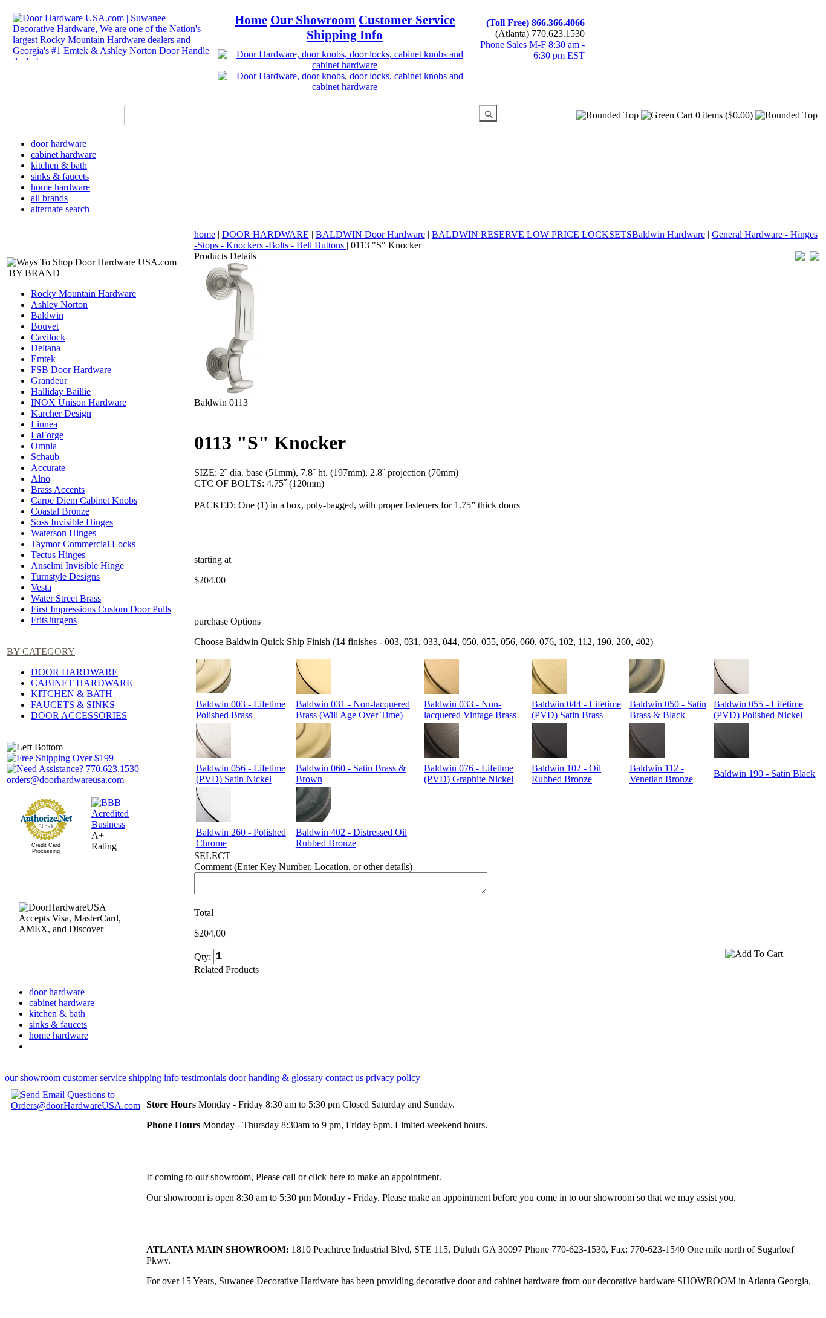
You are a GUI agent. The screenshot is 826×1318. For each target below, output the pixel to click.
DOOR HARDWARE (74, 672)
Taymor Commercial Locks (83, 544)
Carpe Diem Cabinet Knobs (84, 500)
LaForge (47, 435)
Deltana (45, 348)
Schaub (45, 457)
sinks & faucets (60, 176)
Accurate (48, 468)
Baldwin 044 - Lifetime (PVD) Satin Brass (576, 709)
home (204, 234)
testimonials (203, 1078)
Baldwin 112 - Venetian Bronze (661, 773)
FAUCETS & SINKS (73, 705)
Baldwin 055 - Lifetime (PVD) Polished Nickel (758, 709)
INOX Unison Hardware (78, 402)
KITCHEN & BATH (71, 694)
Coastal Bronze (60, 511)
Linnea (44, 424)
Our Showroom (313, 20)
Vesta (41, 587)
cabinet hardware (63, 154)
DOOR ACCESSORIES (79, 715)
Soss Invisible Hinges (72, 522)
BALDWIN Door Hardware (370, 234)
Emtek (43, 359)
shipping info (154, 1078)
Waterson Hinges (63, 533)
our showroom (32, 1078)
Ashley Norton (59, 304)
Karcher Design (61, 413)
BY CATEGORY (41, 651)
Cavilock (48, 337)
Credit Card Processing (45, 848)
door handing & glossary (276, 1078)
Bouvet (45, 326)
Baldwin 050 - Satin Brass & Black (667, 709)
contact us (344, 1078)
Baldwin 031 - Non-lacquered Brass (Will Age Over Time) (353, 709)
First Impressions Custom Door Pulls (101, 609)
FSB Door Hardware (71, 370)
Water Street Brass (66, 598)
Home (251, 20)
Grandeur (49, 380)
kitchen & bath (59, 165)
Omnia (44, 446)
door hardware (58, 143)
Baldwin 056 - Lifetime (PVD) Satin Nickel (240, 773)
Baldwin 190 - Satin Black (764, 773)
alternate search (60, 209)
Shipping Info (345, 35)
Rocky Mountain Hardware (83, 293)
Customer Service (407, 20)
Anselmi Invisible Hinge (77, 565)
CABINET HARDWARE (81, 683)
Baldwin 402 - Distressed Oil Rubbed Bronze (351, 837)
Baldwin (47, 315)
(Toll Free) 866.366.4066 (535, 23)
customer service (94, 1078)
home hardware (60, 187)
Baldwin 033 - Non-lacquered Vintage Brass (470, 709)
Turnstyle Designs (65, 576)
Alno (40, 478)
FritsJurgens (54, 620)
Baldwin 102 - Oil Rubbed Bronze (566, 773)
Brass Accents (58, 489)
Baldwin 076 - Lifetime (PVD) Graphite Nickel (468, 773)
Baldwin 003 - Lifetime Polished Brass (240, 709)
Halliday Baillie (61, 391)
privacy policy (393, 1078)
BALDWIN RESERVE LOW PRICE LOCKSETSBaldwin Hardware (568, 234)
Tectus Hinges (58, 555)
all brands (49, 198)
